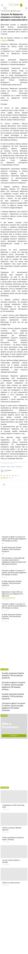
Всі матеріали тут (14, 735)
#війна (8, 466)
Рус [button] (5, 8)
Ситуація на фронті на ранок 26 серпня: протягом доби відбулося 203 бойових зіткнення (14, 606)
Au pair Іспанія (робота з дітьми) (11, 861)
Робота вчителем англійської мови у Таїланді (13, 839)
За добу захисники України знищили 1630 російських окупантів (12, 549)
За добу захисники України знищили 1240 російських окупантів (13, 696)
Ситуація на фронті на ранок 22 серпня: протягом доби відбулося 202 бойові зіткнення (13, 706)
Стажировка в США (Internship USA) (13, 806)
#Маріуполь (3, 466)
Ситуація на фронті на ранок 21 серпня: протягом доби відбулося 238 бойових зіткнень (13, 686)
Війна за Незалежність (10, 725)
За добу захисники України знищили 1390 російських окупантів (13, 675)
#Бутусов (13, 466)
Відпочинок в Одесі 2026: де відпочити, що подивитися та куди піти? (12, 594)
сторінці (4, 40)
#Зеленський (19, 466)
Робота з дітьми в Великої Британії (11, 829)
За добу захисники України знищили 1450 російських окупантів (12, 617)
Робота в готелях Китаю (11, 883)
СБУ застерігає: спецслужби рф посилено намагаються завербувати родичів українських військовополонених (14, 561)
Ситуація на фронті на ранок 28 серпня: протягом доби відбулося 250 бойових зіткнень (14, 539)
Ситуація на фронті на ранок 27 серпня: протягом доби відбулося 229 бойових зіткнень (14, 573)
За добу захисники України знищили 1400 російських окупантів (12, 583)
